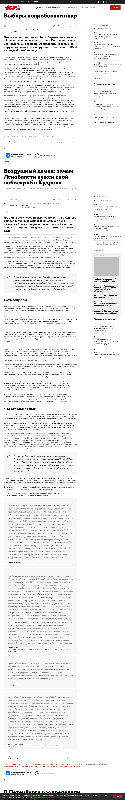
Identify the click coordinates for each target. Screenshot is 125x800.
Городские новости (56, 767)
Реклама (80, 8)
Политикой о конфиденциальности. (44, 797)
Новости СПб (37, 764)
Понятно (118, 796)
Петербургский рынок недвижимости (96, 764)
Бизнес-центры (60, 764)
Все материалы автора (29, 32)
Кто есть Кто (90, 8)
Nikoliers (49, 383)
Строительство (78, 764)
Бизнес (69, 764)
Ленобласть (12, 764)
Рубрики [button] (39, 8)
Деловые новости (48, 764)
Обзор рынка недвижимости (29, 767)
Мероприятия (69, 8)
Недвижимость (44, 767)
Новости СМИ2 (9, 162)
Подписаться (77, 2)
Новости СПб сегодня (24, 764)
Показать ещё (98, 78)
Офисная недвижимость (11, 767)
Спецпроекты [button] (53, 8)
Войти (115, 8)
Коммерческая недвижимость (73, 767)
